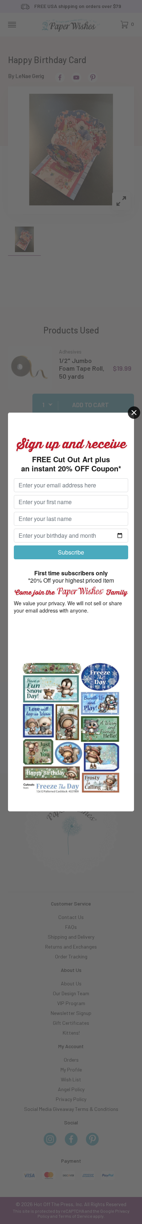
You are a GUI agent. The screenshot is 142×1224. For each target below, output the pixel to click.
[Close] (134, 412)
